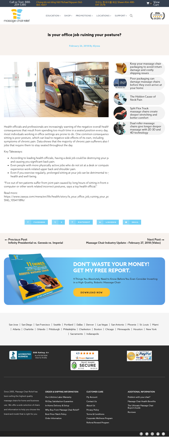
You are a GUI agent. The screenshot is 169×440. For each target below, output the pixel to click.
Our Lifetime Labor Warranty (58, 397)
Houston (138, 329)
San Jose (13, 324)
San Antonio (117, 324)
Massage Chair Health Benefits (142, 401)
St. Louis (144, 324)
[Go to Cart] (149, 3)
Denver (90, 324)
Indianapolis (92, 334)
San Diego (27, 324)
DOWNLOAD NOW (92, 292)
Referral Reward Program (97, 422)
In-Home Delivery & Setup (57, 405)
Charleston (85, 329)
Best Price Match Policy (56, 414)
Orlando (41, 329)
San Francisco (43, 324)
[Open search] (131, 15)
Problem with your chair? (139, 397)
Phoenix (132, 324)
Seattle (57, 324)
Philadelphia (69, 329)
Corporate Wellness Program (99, 418)
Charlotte (29, 329)
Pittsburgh (54, 329)
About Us (90, 405)
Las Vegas (102, 324)
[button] (53, 15)
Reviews (132, 412)
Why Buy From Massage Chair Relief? (62, 410)
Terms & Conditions (95, 414)
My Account (91, 397)
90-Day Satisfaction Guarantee (59, 401)
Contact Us (91, 401)
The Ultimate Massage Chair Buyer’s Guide (140, 406)
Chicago (109, 329)
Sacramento (76, 334)
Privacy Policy (92, 410)
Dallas (80, 324)
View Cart (156, 3)
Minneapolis (123, 329)
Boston (98, 329)
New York (151, 329)
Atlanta (16, 329)
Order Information (53, 418)
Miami (155, 324)
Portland (68, 324)
